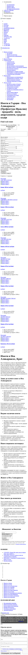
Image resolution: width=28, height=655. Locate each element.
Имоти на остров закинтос (11, 590)
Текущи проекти (11, 70)
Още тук (21, 621)
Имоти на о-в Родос (9, 588)
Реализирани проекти (12, 68)
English (5, 23)
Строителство (7, 60)
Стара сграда (16, 167)
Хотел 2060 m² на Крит (7, 226)
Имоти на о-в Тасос (9, 591)
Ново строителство (17, 165)
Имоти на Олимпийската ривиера (13, 593)
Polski (5, 39)
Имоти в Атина (8, 583)
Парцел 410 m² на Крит (7, 305)
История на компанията (13, 9)
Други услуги (7, 82)
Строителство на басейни (13, 74)
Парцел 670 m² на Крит (7, 266)
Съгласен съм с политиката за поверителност (12, 648)
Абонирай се (5, 539)
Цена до (3, 142)
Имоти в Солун (8, 584)
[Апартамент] (11, 128)
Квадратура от (4, 143)
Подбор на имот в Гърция (14, 84)
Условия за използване (10, 608)
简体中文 (6, 31)
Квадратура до (4, 145)
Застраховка (10, 99)
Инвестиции (7, 75)
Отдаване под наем (12, 88)
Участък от (3, 157)
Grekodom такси (11, 96)
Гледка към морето (14, 162)
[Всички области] (7, 534)
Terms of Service (4, 650)
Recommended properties (10, 603)
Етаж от (3, 146)
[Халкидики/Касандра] (7, 535)
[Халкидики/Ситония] (7, 536)
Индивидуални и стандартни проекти (17, 67)
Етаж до (3, 148)
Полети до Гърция (12, 93)
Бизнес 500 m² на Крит (7, 187)
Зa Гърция (9, 53)
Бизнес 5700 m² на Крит (7, 207)
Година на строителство (7, 153)
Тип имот (3, 129)
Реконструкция (11, 63)
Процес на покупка (12, 54)
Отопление (13, 164)
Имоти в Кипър (8, 59)
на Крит (3, 190)
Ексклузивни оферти (12, 92)
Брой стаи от (4, 149)
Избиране (3, 171)
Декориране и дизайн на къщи (15, 71)
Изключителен (4, 170)
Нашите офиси (11, 7)
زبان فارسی (7, 38)
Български (6, 29)
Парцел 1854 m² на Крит (7, 246)
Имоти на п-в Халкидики (10, 586)
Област (2, 130)
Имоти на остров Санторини (11, 595)
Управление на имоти (12, 86)
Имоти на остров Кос (9, 597)
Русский (6, 26)
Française (6, 35)
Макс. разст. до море (6, 161)
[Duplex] (11, 129)
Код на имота (4, 137)
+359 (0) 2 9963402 (9, 10)
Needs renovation (14, 168)
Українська (7, 43)
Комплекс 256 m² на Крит (8, 343)
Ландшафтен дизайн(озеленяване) (16, 73)
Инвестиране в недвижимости (15, 77)
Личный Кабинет (8, 610)
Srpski (5, 41)
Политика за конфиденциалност (21, 544)
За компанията (11, 4)
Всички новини (8, 560)
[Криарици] (7, 538)
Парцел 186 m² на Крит (7, 286)
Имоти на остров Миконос (11, 594)
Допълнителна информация (14, 56)
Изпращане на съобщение (10, 653)
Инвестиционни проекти (13, 80)
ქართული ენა (8, 36)
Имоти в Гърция (8, 52)
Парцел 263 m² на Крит (7, 324)
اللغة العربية (7, 45)
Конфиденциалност (9, 607)
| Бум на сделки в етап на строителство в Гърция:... (13, 556)
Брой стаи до (4, 151)
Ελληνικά (6, 25)
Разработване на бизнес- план (15, 78)
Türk (5, 42)
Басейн (19, 164)
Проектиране (10, 64)
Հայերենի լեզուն (9, 28)
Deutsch (6, 32)
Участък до (4, 159)
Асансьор (4, 162)
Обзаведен (5, 164)
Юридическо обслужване (13, 85)
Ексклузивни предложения (11, 606)
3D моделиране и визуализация (15, 66)
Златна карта (10, 98)
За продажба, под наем (7, 125)
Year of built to (4, 156)
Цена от (3, 140)
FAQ (8, 57)
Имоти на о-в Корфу (9, 587)
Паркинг (23, 162)
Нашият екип (10, 6)
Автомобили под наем (13, 95)
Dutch (5, 34)
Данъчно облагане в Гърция (14, 81)
